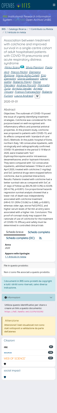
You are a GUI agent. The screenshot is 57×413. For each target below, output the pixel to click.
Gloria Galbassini (27, 78)
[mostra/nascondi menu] (54, 5)
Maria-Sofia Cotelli (27, 75)
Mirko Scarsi (12, 67)
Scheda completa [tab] (39, 232)
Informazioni (13, 297)
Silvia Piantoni (34, 67)
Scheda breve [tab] (14, 232)
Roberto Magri (22, 82)
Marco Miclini (19, 72)
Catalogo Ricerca (17, 29)
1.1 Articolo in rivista (15, 32)
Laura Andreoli (23, 95)
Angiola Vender (22, 88)
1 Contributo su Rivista (41, 29)
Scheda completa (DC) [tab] (20, 238)
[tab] (40, 238)
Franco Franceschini (27, 91)
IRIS (4, 29)
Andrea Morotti (26, 85)
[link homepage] (17, 5)
